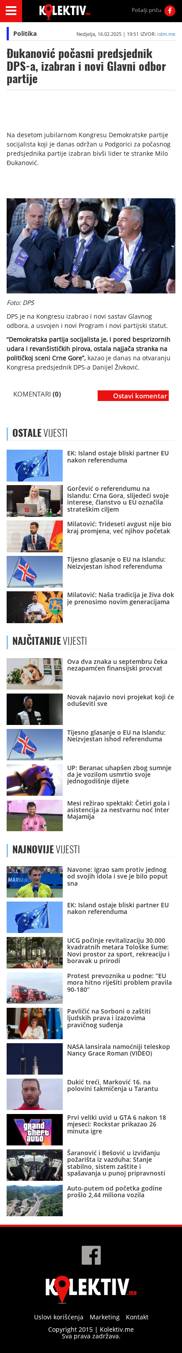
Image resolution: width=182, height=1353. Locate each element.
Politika (25, 33)
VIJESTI (49, 641)
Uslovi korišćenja (58, 1317)
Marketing (105, 1317)
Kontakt (137, 1317)
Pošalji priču (146, 10)
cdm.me (166, 34)
